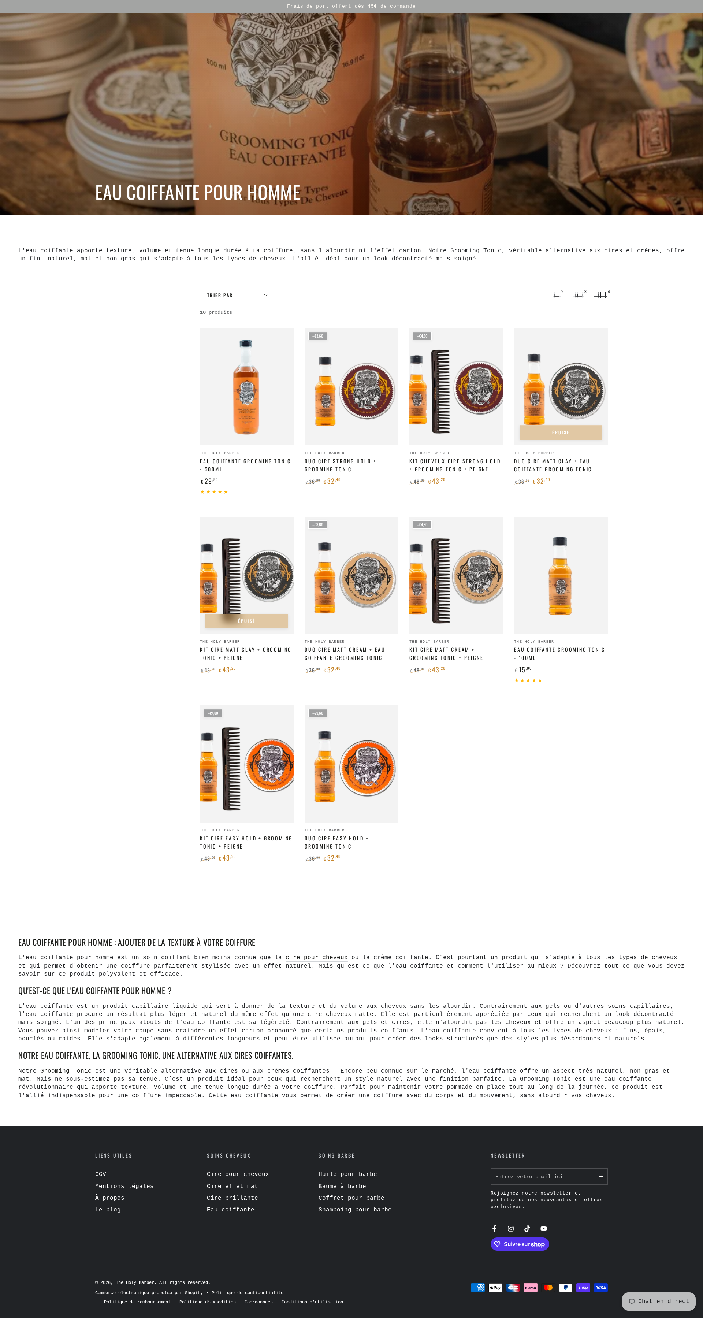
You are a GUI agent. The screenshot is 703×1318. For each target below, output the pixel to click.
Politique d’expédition (207, 1302)
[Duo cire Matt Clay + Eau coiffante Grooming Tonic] (561, 386)
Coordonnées (259, 1302)
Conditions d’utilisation (312, 1302)
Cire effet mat (232, 1186)
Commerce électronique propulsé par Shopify (149, 1293)
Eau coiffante (230, 1210)
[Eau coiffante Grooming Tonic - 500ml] (247, 386)
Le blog (108, 1210)
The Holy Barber (135, 1282)
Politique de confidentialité (247, 1293)
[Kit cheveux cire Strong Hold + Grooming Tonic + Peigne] (456, 386)
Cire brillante (232, 1198)
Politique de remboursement (137, 1302)
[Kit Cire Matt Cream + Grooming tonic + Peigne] (456, 575)
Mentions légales (124, 1186)
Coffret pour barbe (351, 1198)
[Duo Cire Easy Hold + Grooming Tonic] (351, 764)
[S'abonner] (603, 1176)
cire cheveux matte (340, 1014)
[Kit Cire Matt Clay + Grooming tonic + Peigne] (247, 575)
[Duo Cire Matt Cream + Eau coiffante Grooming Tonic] (351, 575)
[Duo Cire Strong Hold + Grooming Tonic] (351, 386)
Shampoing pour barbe (355, 1210)
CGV (100, 1174)
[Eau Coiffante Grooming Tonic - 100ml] (561, 575)
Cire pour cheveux (238, 1174)
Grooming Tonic (66, 1071)
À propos (109, 1198)
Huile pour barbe (348, 1174)
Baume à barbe (342, 1186)
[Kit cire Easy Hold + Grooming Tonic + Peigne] (247, 764)
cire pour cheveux (317, 957)
